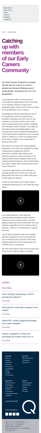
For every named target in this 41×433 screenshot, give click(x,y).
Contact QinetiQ (11, 401)
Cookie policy (25, 428)
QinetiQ (8, 356)
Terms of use (9, 424)
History (7, 371)
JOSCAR (8, 389)
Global (24, 380)
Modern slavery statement (13, 426)
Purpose (7, 360)
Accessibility (19, 424)
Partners (25, 356)
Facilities (8, 373)
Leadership (8, 362)
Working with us (10, 383)
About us (8, 358)
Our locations (9, 375)
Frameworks (26, 360)
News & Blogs (12, 32)
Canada (24, 387)
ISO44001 (8, 395)
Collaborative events (11, 393)
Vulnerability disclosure (12, 428)
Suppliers (9, 380)
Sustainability (9, 369)
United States (26, 385)
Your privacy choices (18, 422)
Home (4, 32)
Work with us (26, 362)
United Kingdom (27, 383)
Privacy (7, 422)
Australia (24, 389)
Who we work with (27, 358)
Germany (25, 391)
